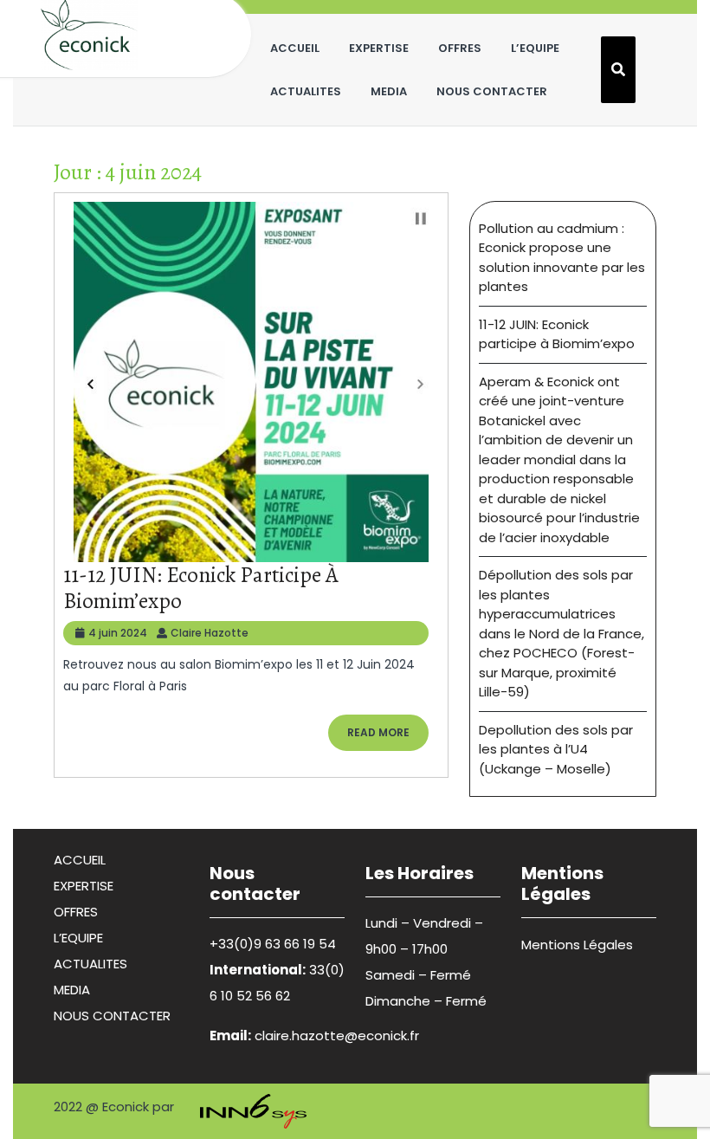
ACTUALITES (305, 91)
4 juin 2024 (117, 632)
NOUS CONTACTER (491, 91)
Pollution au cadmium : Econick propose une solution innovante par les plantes (562, 257)
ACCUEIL (295, 48)
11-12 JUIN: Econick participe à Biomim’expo (201, 588)
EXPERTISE (379, 48)
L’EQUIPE (535, 48)
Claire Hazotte (209, 632)
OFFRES (459, 48)
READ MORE (388, 737)
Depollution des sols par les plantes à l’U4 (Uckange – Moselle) (556, 749)
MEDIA (389, 91)
